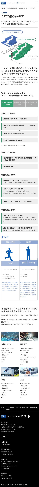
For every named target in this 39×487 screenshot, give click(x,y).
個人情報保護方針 (6, 478)
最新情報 (4, 473)
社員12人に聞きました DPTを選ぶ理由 (12, 427)
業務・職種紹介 (5, 444)
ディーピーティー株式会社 (14, 416)
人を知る (4, 437)
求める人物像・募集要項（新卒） (10, 461)
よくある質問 (5, 468)
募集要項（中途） (6, 464)
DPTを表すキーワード (7, 431)
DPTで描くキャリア (6, 452)
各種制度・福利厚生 (7, 454)
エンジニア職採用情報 (12, 8)
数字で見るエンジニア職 (8, 429)
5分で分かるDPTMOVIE (8, 425)
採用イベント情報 (6, 476)
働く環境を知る (33, 407)
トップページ (4, 407)
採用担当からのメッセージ (9, 466)
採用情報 (3, 8)
